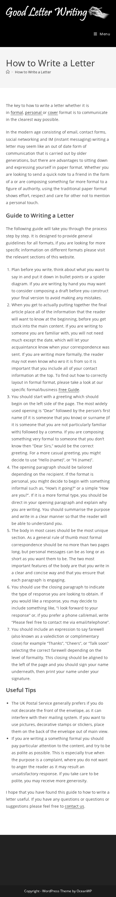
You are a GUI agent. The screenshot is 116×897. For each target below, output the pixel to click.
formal (17, 112)
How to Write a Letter (33, 71)
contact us (74, 806)
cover (53, 112)
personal (34, 112)
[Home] (8, 71)
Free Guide (69, 389)
